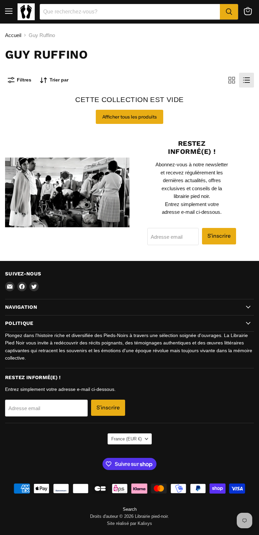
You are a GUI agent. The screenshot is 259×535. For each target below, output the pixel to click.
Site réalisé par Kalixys (129, 523)
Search (130, 509)
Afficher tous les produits (129, 117)
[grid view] (231, 80)
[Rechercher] (229, 12)
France (126, 438)
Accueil (13, 35)
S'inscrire (219, 236)
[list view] (246, 80)
